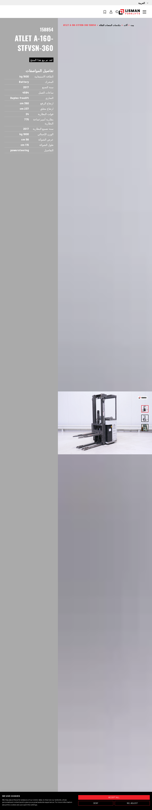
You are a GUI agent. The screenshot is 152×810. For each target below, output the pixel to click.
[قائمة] (144, 12)
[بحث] (117, 12)
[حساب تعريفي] (111, 12)
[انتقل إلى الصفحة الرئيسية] (129, 12)
